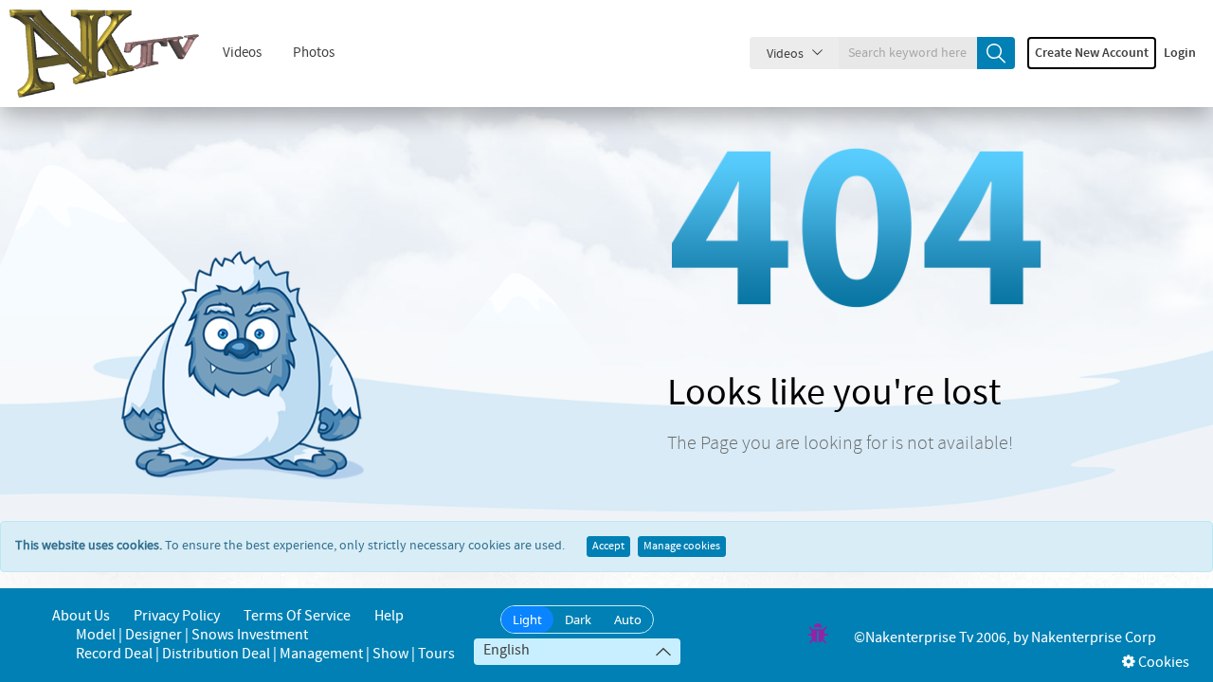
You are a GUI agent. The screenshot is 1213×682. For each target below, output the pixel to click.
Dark (578, 619)
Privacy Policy (177, 616)
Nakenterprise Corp (1093, 638)
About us (81, 616)
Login (1180, 53)
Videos (242, 53)
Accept (608, 546)
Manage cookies (681, 546)
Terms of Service (297, 616)
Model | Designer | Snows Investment (192, 635)
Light (527, 619)
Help (389, 616)
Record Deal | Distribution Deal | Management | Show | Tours (265, 654)
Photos (314, 53)
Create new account (1092, 53)
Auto (628, 619)
